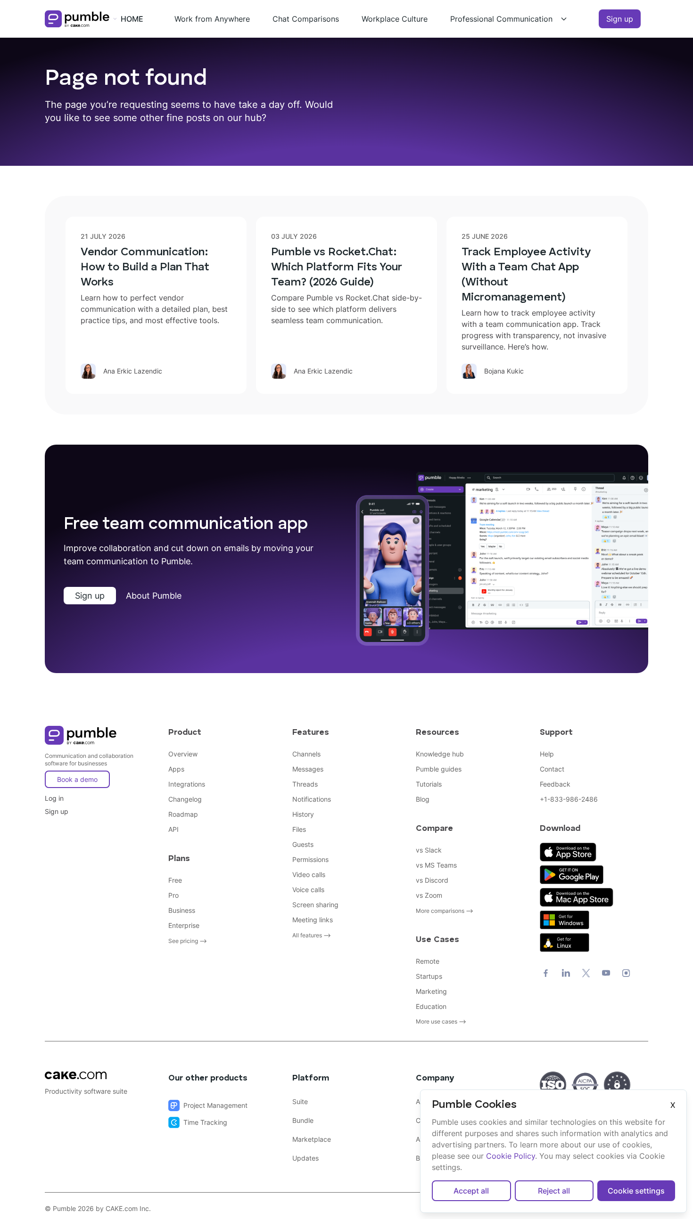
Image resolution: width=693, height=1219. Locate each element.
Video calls (308, 874)
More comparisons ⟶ (444, 910)
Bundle (303, 1120)
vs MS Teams (436, 865)
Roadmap (183, 814)
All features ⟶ (311, 935)
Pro (173, 895)
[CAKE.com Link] (99, 1075)
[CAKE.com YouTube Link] (606, 973)
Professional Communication (501, 19)
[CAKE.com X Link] (586, 973)
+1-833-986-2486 (569, 799)
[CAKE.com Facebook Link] (546, 973)
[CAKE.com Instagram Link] (626, 973)
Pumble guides (439, 769)
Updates (305, 1158)
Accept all (471, 1190)
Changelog (185, 799)
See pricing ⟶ (187, 940)
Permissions (310, 859)
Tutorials (429, 784)
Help (547, 754)
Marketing (431, 991)
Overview (183, 754)
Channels (306, 754)
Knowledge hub (440, 754)
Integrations (186, 784)
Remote (427, 961)
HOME (132, 19)
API (173, 829)
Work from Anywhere (212, 19)
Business (181, 910)
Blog (422, 799)
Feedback (555, 784)
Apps (176, 769)
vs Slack (429, 850)
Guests (303, 844)
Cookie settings (636, 1190)
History (303, 814)
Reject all (554, 1190)
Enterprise (183, 925)
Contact (552, 769)
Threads (305, 784)
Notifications (311, 799)
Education (431, 1006)
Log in (54, 798)
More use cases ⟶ (441, 1021)
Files (299, 829)
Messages (307, 769)
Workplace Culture (395, 19)
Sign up (619, 19)
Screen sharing (315, 905)
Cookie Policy (510, 1156)
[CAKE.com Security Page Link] (553, 1085)
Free (175, 880)
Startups (429, 976)
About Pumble (154, 596)
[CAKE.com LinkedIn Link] (566, 973)
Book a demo (77, 779)
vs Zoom (429, 895)
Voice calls (308, 890)
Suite (300, 1101)
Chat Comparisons (305, 19)
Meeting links (312, 920)
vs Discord (432, 880)
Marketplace (311, 1139)
